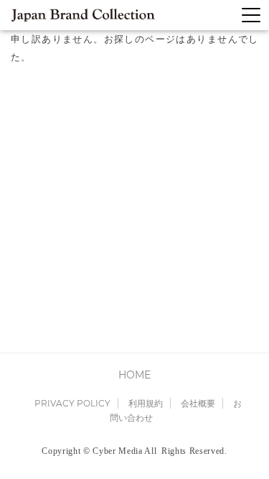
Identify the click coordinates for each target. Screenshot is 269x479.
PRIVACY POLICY (72, 403)
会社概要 (198, 403)
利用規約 (145, 403)
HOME (134, 374)
